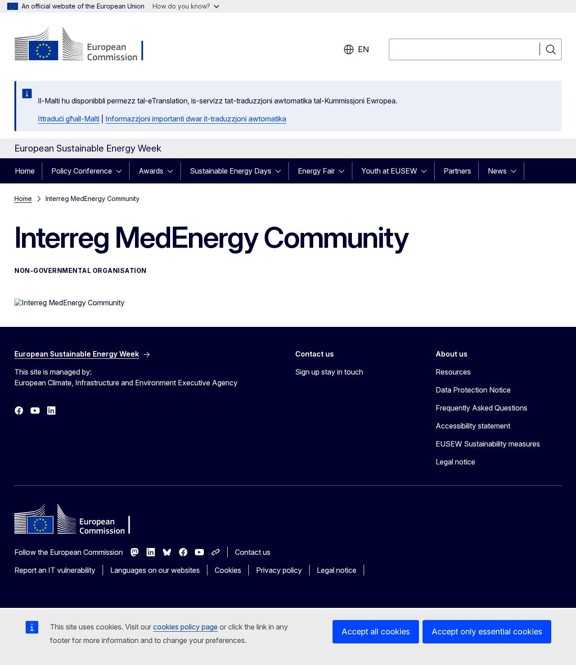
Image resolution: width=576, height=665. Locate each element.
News (497, 170)
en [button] (363, 49)
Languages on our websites (155, 570)
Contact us (252, 552)
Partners (457, 170)
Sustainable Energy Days (230, 170)
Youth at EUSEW (389, 170)
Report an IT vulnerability (54, 570)
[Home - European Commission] (87, 45)
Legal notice (455, 461)
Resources (453, 371)
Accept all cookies (376, 631)
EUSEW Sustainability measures (488, 443)
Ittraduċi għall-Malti (68, 118)
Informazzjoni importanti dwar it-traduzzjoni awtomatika (195, 118)
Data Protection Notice (473, 389)
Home (25, 170)
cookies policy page (185, 626)
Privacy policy (279, 570)
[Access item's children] (121, 170)
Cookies (228, 570)
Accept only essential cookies (487, 631)
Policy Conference (81, 170)
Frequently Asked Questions (481, 407)
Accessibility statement (473, 425)
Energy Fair (316, 170)
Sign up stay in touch (329, 371)
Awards (151, 170)
